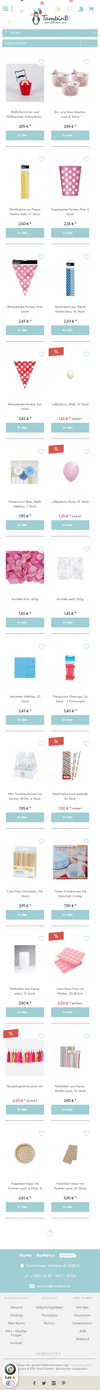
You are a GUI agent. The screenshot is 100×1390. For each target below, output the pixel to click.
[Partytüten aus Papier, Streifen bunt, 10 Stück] (70, 1064)
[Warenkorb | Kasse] (91, 8)
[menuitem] (7, 8)
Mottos (49, 1323)
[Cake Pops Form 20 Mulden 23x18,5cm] (70, 966)
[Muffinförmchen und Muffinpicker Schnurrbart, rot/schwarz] (25, 90)
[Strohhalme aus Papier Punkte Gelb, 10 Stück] (25, 187)
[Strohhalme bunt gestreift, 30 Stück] (70, 771)
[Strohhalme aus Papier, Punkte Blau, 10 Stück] (70, 284)
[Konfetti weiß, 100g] (70, 577)
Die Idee (82, 1307)
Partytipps (49, 1315)
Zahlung (16, 1315)
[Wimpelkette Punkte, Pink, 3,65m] (25, 284)
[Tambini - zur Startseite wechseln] (50, 17)
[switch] (10, 1383)
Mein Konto (16, 1323)
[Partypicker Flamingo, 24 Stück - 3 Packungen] (70, 674)
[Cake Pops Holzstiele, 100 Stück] (25, 869)
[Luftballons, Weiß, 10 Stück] (70, 382)
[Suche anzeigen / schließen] (57, 8)
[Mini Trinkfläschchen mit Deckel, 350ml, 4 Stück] (25, 771)
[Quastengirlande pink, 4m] (25, 1064)
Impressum (82, 1315)
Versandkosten (80, 1365)
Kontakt (16, 1343)
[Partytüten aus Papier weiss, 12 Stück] (25, 966)
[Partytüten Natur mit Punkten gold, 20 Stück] (70, 1161)
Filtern (15, 33)
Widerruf (82, 1339)
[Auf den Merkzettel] (41, 62)
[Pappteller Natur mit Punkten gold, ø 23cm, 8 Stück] (25, 1161)
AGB (82, 1331)
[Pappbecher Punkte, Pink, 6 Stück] (70, 187)
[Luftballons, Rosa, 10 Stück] (70, 479)
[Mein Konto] (79, 8)
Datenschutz (82, 1323)
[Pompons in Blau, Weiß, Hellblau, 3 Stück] (25, 479)
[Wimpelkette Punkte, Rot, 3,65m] (25, 382)
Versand (16, 1307)
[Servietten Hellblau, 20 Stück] (25, 674)
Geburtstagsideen (49, 1307)
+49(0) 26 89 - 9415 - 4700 (53, 1276)
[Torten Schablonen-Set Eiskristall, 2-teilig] (70, 869)
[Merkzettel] (68, 8)
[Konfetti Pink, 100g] (25, 577)
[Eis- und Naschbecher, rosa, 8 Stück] (70, 90)
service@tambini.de (54, 1286)
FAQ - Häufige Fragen (16, 1333)
